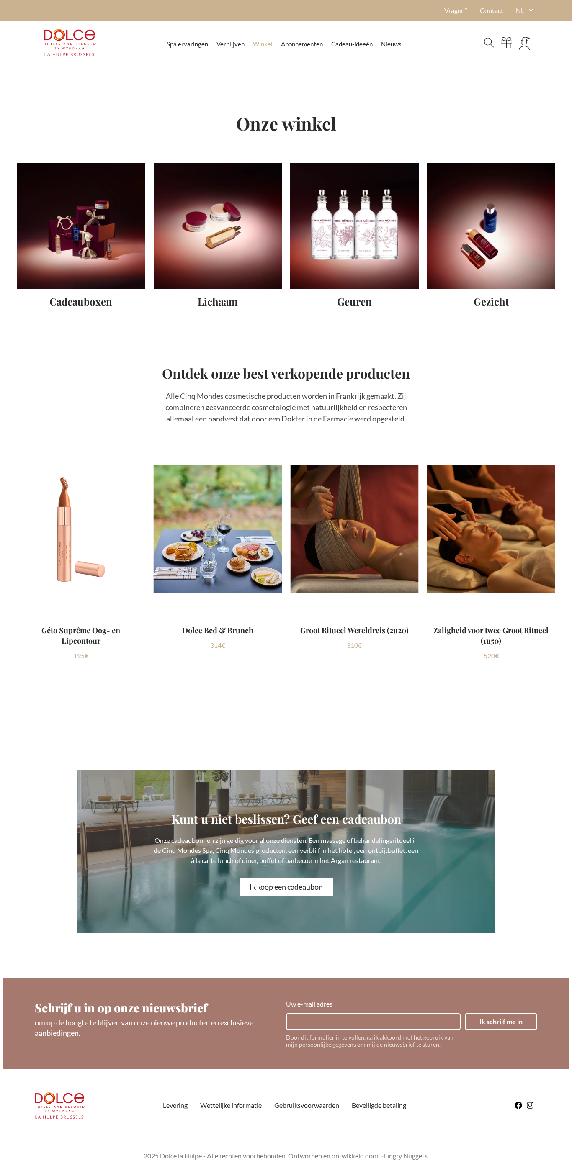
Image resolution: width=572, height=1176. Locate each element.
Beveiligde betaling (379, 1105)
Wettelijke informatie (231, 1105)
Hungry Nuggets (404, 1156)
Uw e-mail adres (309, 1004)
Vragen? (455, 10)
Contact (491, 10)
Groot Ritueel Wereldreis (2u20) (354, 630)
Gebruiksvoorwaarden (306, 1105)
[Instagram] (530, 1105)
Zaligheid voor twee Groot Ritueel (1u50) (491, 635)
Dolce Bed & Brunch (217, 630)
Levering (175, 1105)
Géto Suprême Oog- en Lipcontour (80, 635)
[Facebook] (518, 1105)
